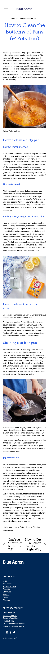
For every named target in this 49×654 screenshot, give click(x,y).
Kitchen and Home (10, 527)
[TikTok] (14, 632)
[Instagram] (7, 632)
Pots (22, 527)
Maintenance (8, 530)
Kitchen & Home (26, 18)
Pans (28, 527)
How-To (14, 18)
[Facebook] (10, 632)
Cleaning (36, 527)
